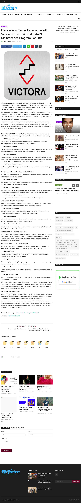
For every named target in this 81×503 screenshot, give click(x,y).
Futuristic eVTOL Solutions (62, 254)
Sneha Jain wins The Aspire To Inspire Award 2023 (44, 387)
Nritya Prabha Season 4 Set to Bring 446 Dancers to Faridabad (72, 98)
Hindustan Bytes (40, 391)
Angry (32, 347)
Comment (4, 438)
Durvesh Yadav (22, 411)
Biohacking (58, 224)
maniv (66, 102)
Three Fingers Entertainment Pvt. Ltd (64, 227)
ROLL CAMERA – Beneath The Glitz (72, 136)
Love (18, 347)
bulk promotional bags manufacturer (64, 234)
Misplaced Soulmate (60, 258)
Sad (39, 347)
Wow (46, 347)
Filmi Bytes (72, 32)
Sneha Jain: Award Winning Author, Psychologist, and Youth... (67, 189)
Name (3, 431)
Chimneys (67, 217)
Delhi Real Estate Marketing (62, 251)
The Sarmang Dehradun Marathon (64, 230)
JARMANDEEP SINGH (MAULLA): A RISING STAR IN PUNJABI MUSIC (44, 409)
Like (4, 347)
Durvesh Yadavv (68, 80)
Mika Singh (58, 237)
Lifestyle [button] (41, 14)
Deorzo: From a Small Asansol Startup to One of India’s (71, 55)
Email (29, 431)
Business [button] (49, 14)
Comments (5, 428)
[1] (79, 1)
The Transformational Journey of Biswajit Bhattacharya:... (70, 88)
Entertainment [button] (29, 14)
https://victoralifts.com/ (14, 315)
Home (4, 14)
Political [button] (18, 14)
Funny (25, 347)
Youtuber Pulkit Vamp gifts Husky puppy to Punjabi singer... (45, 488)
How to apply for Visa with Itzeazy (17, 329)
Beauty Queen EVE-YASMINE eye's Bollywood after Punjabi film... (44, 475)
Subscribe (76, 481)
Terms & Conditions (74, 499)
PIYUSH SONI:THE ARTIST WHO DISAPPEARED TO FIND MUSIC (72, 146)
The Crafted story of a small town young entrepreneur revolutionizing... (7, 388)
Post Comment (6, 450)
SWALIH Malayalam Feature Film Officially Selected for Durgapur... (72, 168)
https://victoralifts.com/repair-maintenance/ (28, 313)
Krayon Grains (59, 220)
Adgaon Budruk (74, 254)
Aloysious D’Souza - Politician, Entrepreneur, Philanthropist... (45, 481)
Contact (3, 1)
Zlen (77, 227)
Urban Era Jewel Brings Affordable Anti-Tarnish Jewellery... (71, 157)
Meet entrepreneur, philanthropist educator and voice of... (26, 387)
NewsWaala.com (72, 14)
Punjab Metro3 (7, 41)
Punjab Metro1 (4, 393)
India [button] (10, 14)
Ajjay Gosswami (59, 217)
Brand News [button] (60, 14)
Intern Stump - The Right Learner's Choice (26, 408)
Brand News (7, 23)
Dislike (11, 347)
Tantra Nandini (68, 220)
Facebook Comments (17, 428)
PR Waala (57, 193)
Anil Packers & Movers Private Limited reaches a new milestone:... (71, 77)
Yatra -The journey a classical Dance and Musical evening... (7, 415)
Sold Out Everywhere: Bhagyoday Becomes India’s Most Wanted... (72, 66)
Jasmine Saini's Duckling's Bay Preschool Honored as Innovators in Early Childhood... (39, 329)
